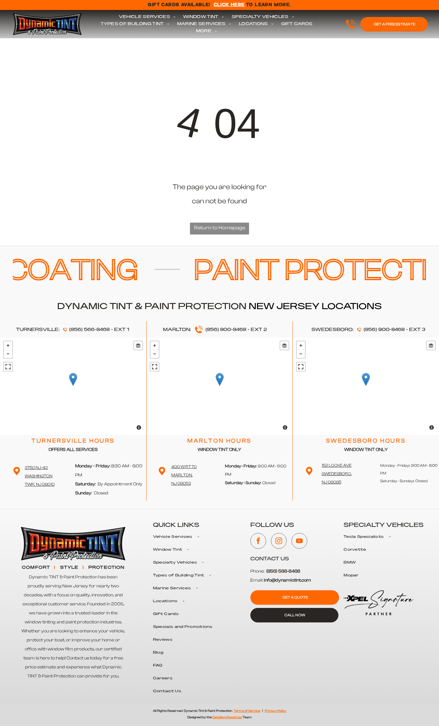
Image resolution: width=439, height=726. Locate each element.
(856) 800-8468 (225, 330)
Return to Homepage (219, 228)
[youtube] (299, 541)
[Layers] (138, 345)
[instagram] (279, 541)
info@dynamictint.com (287, 580)
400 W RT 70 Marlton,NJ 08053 (184, 475)
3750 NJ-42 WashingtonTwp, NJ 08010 (40, 476)
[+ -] (73, 386)
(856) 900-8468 (384, 330)
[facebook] (258, 541)
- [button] (8, 354)
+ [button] (8, 345)
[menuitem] (147, 17)
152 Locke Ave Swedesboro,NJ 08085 (337, 473)
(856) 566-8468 (89, 330)
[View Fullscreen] (8, 367)
